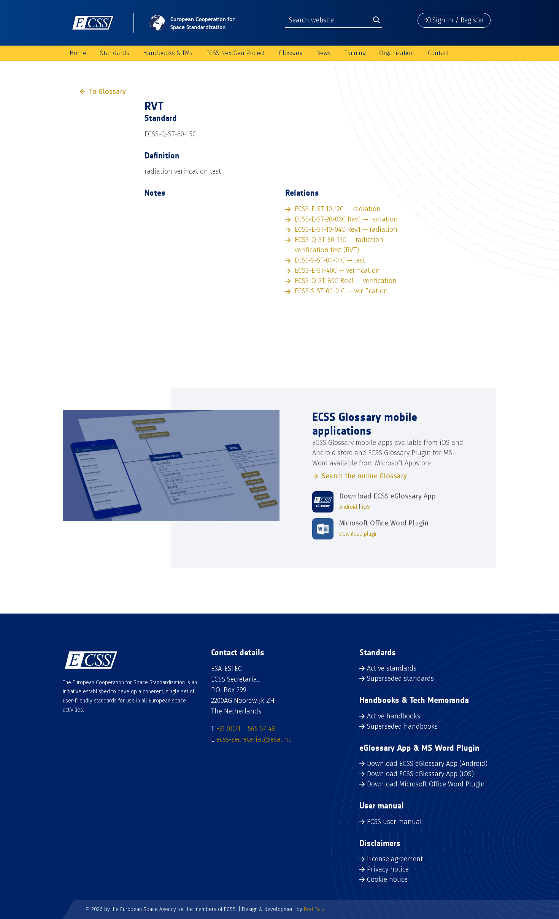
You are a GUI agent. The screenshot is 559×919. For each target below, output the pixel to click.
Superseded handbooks (402, 726)
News (323, 53)
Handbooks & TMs (167, 53)
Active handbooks (393, 716)
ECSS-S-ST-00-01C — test (330, 260)
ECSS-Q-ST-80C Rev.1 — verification (346, 281)
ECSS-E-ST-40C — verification (337, 270)
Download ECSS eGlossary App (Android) (427, 763)
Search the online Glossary (364, 476)
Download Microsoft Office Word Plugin (426, 784)
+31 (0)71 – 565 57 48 (245, 728)
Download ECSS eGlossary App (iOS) (420, 774)
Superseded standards (400, 678)
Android (348, 507)
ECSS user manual (394, 822)
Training (355, 53)
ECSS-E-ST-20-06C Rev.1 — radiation (346, 219)
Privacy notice (388, 869)
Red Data (314, 909)
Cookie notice (387, 879)
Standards (114, 53)
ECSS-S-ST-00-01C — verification (341, 291)
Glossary (290, 53)
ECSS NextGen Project (235, 53)
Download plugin (358, 534)
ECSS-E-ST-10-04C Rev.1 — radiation (346, 229)
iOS (366, 507)
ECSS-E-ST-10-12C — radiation (338, 209)
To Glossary (107, 91)
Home (78, 53)
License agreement (395, 859)
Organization (396, 53)
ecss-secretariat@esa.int (253, 739)
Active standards (391, 668)
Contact (438, 53)
